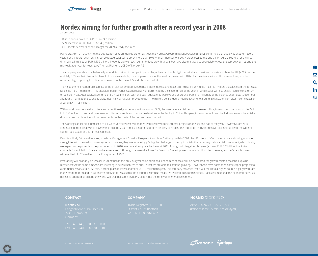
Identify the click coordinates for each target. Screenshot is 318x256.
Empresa (134, 9)
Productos (150, 9)
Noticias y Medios (239, 9)
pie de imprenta (135, 243)
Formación (218, 9)
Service (165, 9)
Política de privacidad (159, 243)
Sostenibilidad (197, 9)
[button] (7, 248)
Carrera (179, 9)
